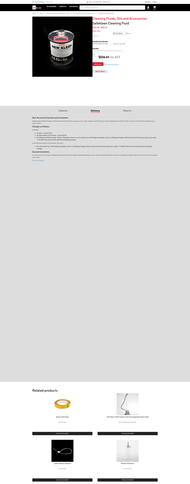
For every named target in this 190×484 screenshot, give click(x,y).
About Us (148, 2)
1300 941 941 (106, 2)
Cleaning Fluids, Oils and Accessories (84, 13)
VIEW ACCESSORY (62, 433)
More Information (38, 160)
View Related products (111, 64)
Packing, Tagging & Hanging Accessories (58, 13)
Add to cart (98, 64)
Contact (154, 2)
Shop (41, 13)
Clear (129, 33)
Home (34, 13)
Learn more (49, 2)
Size (94, 33)
